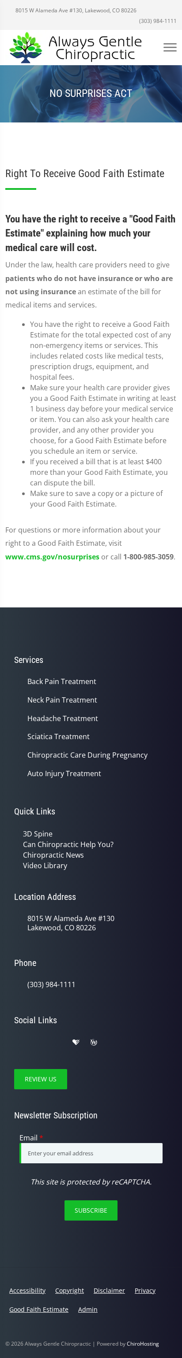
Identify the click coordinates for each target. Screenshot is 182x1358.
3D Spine (38, 834)
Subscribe (91, 1210)
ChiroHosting (143, 1343)
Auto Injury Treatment (64, 773)
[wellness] (93, 1042)
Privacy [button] (145, 1290)
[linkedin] (112, 1042)
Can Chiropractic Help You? (68, 844)
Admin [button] (88, 1309)
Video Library (45, 865)
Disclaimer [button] (109, 1290)
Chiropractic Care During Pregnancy (87, 755)
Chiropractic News (53, 855)
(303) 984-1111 (157, 21)
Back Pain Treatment (61, 681)
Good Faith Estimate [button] (38, 1309)
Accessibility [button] (27, 1290)
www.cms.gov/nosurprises (52, 557)
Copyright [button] (69, 1290)
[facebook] (38, 1042)
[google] (18, 1042)
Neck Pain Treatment (62, 700)
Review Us (41, 1079)
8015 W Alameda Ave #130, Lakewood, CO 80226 (75, 10)
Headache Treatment (62, 718)
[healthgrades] (76, 1042)
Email (31, 1138)
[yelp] (57, 1042)
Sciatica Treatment (58, 736)
